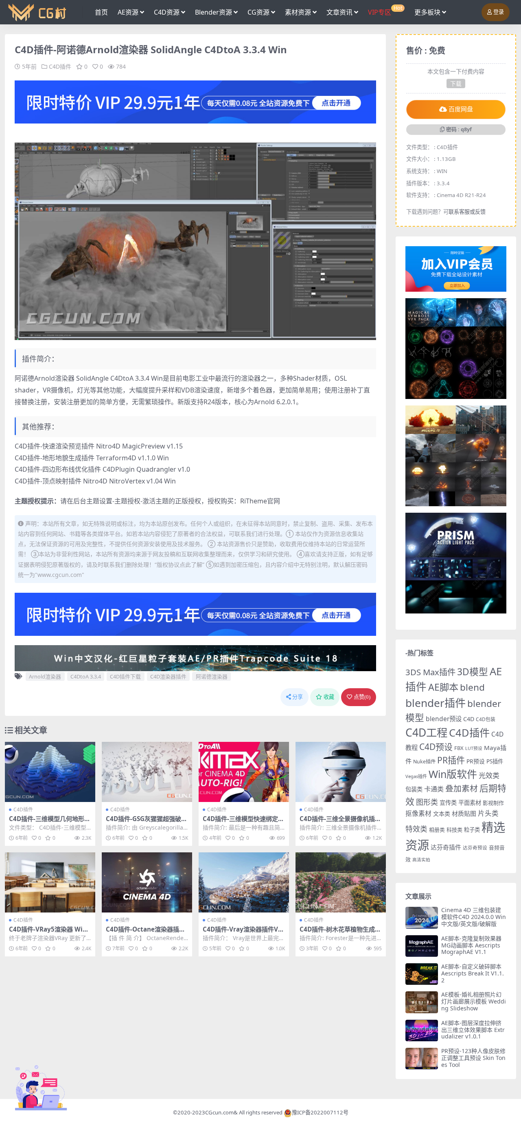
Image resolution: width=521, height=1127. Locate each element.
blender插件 (435, 703)
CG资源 (258, 12)
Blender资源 (213, 12)
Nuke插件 (424, 761)
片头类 (488, 813)
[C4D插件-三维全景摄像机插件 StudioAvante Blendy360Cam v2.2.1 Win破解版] (341, 772)
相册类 (437, 829)
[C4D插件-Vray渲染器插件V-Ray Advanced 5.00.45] (244, 882)
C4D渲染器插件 (168, 676)
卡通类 (434, 789)
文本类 (441, 813)
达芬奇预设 (475, 848)
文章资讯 (339, 12)
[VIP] (195, 101)
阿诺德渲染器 (212, 676)
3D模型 (472, 671)
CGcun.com (219, 1112)
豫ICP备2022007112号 (320, 1112)
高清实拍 (421, 860)
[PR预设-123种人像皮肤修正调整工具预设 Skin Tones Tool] (421, 1058)
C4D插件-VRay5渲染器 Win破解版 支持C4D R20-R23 (48, 933)
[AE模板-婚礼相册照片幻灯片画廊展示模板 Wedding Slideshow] (421, 1002)
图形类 (427, 802)
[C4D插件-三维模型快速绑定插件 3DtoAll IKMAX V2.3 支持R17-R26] (244, 772)
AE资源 (128, 12)
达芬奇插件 (446, 847)
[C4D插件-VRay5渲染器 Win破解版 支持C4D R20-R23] (50, 882)
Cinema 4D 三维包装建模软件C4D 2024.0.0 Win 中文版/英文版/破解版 (473, 917)
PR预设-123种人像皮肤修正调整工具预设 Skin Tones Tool (473, 1057)
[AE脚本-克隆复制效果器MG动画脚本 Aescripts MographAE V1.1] (421, 946)
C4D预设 (436, 746)
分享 (297, 697)
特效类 (416, 829)
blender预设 (444, 718)
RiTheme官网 (260, 500)
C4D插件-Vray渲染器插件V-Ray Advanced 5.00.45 (243, 933)
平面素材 (469, 802)
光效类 (489, 775)
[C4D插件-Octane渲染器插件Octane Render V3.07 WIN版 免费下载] (147, 882)
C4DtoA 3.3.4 (85, 676)
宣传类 (448, 802)
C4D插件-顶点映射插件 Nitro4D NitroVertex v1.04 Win (95, 481)
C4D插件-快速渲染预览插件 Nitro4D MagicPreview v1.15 (99, 446)
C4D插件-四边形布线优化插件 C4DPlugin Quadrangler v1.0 (102, 469)
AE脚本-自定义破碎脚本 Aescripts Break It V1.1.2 (472, 973)
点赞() (362, 697)
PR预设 (475, 761)
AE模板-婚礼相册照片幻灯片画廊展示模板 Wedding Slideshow (473, 1001)
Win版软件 (453, 774)
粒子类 (472, 829)
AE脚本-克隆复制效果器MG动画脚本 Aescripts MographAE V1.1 (471, 945)
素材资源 (298, 12)
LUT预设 (473, 748)
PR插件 (451, 760)
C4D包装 (485, 719)
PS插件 (494, 761)
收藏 (329, 697)
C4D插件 (60, 66)
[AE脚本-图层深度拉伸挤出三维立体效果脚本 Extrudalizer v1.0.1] (421, 1030)
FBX (459, 748)
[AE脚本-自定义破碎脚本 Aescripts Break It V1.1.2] (421, 974)
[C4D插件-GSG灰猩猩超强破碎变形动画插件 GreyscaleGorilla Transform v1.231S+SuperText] (147, 772)
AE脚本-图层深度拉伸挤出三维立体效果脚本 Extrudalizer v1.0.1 (473, 1029)
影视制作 (493, 802)
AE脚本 (443, 687)
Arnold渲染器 (45, 676)
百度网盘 (461, 109)
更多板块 (427, 12)
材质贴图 (464, 813)
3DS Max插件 (430, 672)
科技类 (454, 829)
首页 (101, 12)
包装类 (413, 789)
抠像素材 (418, 813)
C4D (468, 719)
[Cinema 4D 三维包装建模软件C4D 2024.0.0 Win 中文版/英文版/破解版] (421, 917)
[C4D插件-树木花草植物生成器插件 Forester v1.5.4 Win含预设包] (341, 882)
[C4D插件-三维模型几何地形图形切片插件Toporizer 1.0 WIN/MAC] (50, 772)
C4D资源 (167, 12)
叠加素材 (461, 788)
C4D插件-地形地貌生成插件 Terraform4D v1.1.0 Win (92, 457)
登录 (498, 12)
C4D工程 (426, 732)
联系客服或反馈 (467, 211)
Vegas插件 (416, 776)
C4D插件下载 (125, 676)
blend (472, 687)
